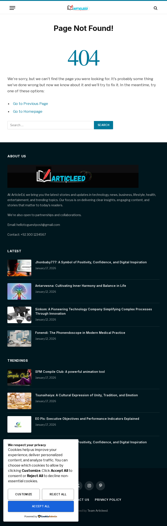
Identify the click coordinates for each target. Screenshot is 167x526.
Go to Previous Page (30, 103)
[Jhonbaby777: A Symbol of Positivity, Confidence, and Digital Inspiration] (19, 268)
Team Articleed (97, 510)
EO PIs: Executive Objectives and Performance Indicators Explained (87, 418)
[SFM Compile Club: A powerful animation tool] (19, 377)
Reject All (58, 494)
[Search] (155, 8)
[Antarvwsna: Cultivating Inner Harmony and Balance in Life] (19, 291)
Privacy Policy (108, 499)
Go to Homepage (27, 111)
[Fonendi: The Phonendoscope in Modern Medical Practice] (19, 338)
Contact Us (78, 499)
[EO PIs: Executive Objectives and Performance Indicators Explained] (19, 424)
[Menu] (12, 8)
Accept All (41, 506)
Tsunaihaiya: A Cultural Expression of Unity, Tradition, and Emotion (86, 395)
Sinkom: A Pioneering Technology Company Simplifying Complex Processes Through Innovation (93, 311)
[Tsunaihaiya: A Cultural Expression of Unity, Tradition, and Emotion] (19, 401)
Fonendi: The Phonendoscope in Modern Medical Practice (80, 332)
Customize (23, 494)
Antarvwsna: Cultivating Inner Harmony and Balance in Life (80, 285)
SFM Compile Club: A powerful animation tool (70, 371)
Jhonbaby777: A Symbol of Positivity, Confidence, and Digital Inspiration (91, 262)
